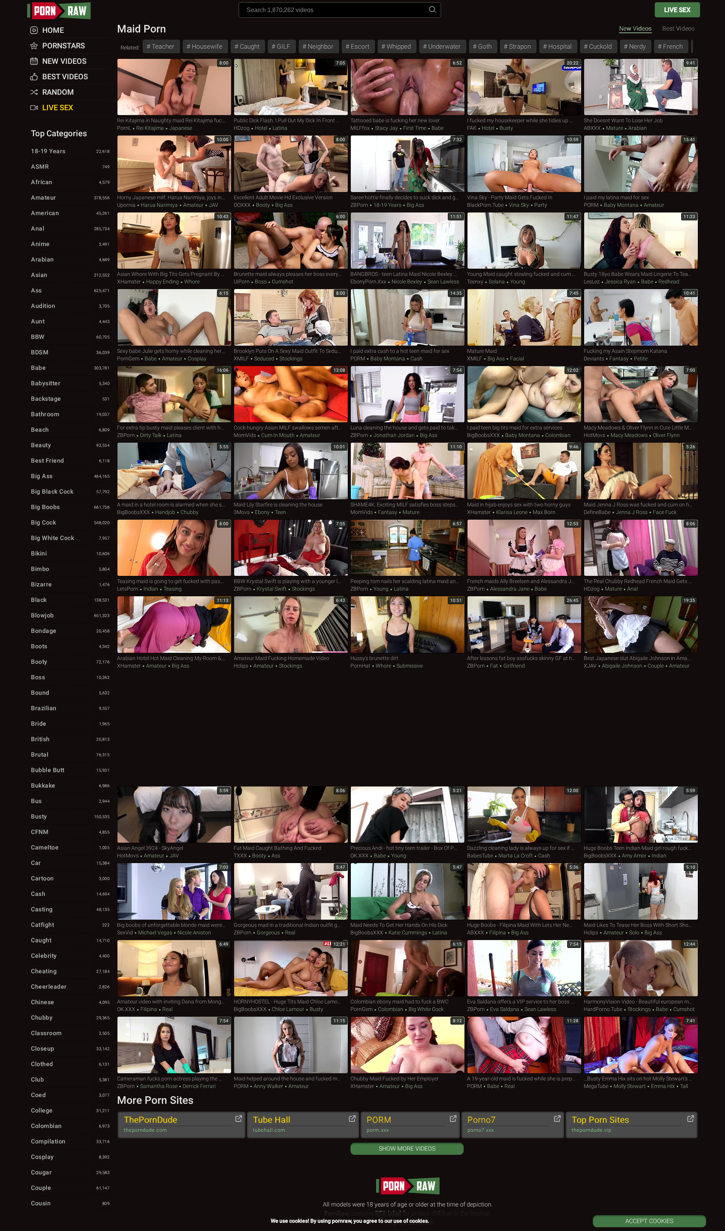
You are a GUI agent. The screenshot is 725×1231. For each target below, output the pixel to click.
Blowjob (70, 615)
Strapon (519, 46)
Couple (655, 666)
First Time (414, 128)
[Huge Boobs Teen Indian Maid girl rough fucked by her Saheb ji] (641, 814)
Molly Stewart (629, 1086)
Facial (516, 358)
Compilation (70, 1141)
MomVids (245, 435)
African (70, 182)
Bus (70, 801)
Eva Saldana (504, 1009)
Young (517, 282)
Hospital (559, 46)
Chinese (70, 1002)
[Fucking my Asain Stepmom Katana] (641, 317)
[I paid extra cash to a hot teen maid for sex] (407, 317)
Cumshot (282, 282)
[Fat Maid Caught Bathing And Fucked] (291, 814)
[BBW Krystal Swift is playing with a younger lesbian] (291, 548)
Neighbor (319, 46)
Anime (70, 244)
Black (70, 599)
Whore (191, 282)
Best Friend (70, 460)
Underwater (444, 46)
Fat (494, 666)
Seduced (264, 358)
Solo (634, 932)
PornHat (360, 666)
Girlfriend (513, 666)
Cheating (70, 971)
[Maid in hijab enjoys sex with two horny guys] (524, 471)
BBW (70, 336)
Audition (70, 305)
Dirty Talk (151, 435)
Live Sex (677, 10)
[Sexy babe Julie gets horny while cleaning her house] (174, 317)
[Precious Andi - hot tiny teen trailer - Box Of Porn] (407, 814)
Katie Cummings (407, 932)
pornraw (62, 10)
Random (58, 92)
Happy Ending (162, 282)
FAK (472, 128)
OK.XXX (359, 855)
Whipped (398, 46)
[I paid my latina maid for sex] (641, 163)
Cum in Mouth (278, 435)
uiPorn (242, 282)
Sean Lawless (442, 282)
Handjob (165, 512)
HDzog (242, 128)
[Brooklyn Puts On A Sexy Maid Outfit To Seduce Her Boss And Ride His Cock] (291, 317)
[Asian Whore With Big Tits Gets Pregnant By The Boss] (174, 240)
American (70, 213)
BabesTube (480, 855)
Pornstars (63, 45)
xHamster (129, 282)
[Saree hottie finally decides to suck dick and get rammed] (407, 163)
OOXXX (242, 205)
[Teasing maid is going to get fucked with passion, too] (174, 548)
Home (53, 30)
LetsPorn (127, 589)
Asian (70, 275)
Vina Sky (519, 205)
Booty (263, 205)
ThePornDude (150, 1124)
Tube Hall (271, 1124)
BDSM (70, 352)
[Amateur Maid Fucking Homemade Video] (291, 624)
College (70, 1110)
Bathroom (70, 414)
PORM (591, 205)
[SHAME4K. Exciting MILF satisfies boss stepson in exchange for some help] (407, 471)
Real (289, 932)
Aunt (70, 321)
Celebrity (70, 955)
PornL (124, 128)
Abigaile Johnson (622, 666)
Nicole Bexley (406, 282)
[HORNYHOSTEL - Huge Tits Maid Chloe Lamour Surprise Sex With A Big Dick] (291, 968)
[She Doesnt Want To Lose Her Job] (641, 87)
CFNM (70, 832)
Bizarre (70, 584)
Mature (614, 128)
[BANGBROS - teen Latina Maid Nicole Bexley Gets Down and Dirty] (407, 240)
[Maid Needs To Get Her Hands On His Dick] (407, 891)
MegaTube (596, 1086)
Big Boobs (70, 507)
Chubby (189, 512)
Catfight (70, 924)
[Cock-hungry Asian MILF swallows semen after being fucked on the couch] (291, 394)
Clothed (70, 1064)
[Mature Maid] (524, 317)
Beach (70, 429)
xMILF (241, 358)
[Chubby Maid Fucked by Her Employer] (407, 1045)
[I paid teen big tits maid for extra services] (524, 394)
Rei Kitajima (150, 128)
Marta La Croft (515, 855)
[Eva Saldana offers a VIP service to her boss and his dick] (524, 968)
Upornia (126, 205)
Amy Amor (634, 855)
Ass (275, 855)
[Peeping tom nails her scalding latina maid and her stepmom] (407, 548)
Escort (359, 46)
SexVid (125, 932)
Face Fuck (664, 512)
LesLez (592, 282)
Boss (261, 282)
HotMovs (594, 435)
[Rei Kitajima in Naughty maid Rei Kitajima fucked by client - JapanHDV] (174, 87)
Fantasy (619, 358)
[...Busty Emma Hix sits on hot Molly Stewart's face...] (641, 1045)
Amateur (193, 205)
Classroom (70, 1033)
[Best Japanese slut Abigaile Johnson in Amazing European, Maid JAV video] (641, 624)
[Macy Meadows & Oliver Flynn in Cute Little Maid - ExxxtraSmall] (641, 394)
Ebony (262, 512)
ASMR (70, 166)
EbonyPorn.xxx (368, 282)
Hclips (241, 666)
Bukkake (70, 785)
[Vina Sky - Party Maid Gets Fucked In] (524, 163)
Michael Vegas (155, 932)
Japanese (180, 128)
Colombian (557, 435)
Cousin (70, 1203)
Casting (70, 909)
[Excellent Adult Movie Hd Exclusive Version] (291, 163)
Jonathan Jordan (394, 435)
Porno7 (481, 1124)
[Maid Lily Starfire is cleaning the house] (291, 471)
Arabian (637, 128)
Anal (632, 589)
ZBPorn (359, 205)
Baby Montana (621, 205)
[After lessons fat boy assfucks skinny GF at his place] (524, 624)
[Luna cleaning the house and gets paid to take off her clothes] (407, 394)
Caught (248, 46)
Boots (70, 646)
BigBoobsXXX (483, 435)
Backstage (70, 398)
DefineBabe (597, 512)
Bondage (70, 630)
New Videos (635, 28)
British (70, 739)
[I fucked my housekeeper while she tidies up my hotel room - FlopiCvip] (524, 87)
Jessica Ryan (620, 282)
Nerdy (637, 46)
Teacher (162, 46)
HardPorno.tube (603, 1009)
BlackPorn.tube (485, 205)
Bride (70, 723)
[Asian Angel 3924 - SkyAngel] (174, 814)
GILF (282, 46)
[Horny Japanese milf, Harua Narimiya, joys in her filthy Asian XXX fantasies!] (174, 163)
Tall (683, 1086)
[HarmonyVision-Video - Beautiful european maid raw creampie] (641, 968)
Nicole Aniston (193, 932)
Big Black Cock (70, 491)
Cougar (70, 1172)
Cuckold (600, 46)
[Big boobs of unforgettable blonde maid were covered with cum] (174, 891)
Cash (416, 358)
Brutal (70, 754)
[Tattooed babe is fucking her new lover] (407, 87)
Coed (70, 1095)
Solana (496, 282)
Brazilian (70, 708)
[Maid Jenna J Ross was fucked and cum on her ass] (641, 471)
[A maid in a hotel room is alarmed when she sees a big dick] (174, 471)
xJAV (590, 666)
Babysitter (70, 383)
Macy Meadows (629, 435)
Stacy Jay (386, 128)
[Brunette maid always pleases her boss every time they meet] (291, 240)
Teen (280, 512)
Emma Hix (663, 1086)
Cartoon (70, 878)
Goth (484, 46)
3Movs (242, 512)
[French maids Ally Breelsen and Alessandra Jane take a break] (524, 548)
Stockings (290, 358)
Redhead (668, 282)
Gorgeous (268, 932)
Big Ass (283, 205)
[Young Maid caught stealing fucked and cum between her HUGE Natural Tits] (524, 240)
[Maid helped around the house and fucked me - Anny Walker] (291, 1045)
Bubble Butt (70, 770)
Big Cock (70, 522)
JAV (213, 205)
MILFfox (360, 128)
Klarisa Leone (512, 512)
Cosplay (197, 358)
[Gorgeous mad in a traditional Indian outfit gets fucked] (291, 891)
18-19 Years (387, 205)
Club (70, 1079)
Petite (640, 358)
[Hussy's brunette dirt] (407, 624)
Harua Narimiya (159, 205)
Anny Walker (268, 1086)
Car (70, 862)
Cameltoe (70, 847)
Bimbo (70, 568)
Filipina (497, 932)
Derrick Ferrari (199, 1086)
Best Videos (65, 76)
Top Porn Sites (600, 1124)
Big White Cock (425, 1009)
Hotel (261, 128)
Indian (150, 589)
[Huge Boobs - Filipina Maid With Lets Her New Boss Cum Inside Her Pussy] (524, 891)
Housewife (206, 46)
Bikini (70, 553)
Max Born (543, 512)
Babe (437, 128)
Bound (70, 692)
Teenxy (475, 282)
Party (540, 205)
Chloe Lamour (288, 1009)
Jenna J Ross (632, 512)
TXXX (240, 855)
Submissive (409, 666)
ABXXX (592, 128)
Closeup (70, 1048)
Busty (505, 128)
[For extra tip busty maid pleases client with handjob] (174, 394)
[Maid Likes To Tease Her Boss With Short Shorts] (641, 891)
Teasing (172, 589)
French (672, 46)
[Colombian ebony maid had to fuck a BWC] (407, 968)
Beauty (70, 445)
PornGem (128, 358)
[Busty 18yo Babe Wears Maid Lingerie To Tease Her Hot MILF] (641, 240)
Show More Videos (407, 1148)
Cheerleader (70, 986)
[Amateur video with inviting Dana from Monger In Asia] (174, 968)
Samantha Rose (159, 1086)
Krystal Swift (272, 589)
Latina (279, 128)
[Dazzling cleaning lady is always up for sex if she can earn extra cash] (524, 814)
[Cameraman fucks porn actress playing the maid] (174, 1045)
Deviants (594, 358)
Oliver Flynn (666, 435)
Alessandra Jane (510, 589)
